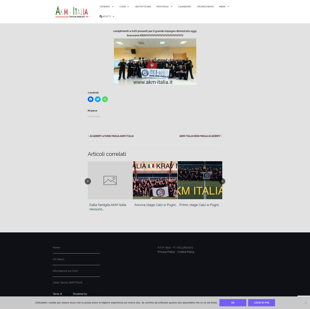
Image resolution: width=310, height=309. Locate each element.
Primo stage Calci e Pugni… (199, 205)
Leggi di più (261, 302)
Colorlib (67, 293)
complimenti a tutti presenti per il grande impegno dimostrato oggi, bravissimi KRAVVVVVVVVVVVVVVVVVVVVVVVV (155, 33)
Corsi (122, 6)
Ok (233, 302)
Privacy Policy (166, 251)
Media (222, 6)
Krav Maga (163, 6)
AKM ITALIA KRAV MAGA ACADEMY (199, 136)
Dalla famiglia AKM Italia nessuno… (107, 207)
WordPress (94, 293)
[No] (305, 303)
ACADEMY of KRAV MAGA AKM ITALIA (112, 136)
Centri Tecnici (143, 6)
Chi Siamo (105, 6)
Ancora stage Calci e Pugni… (155, 205)
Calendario (184, 6)
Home (56, 247)
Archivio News (205, 6)
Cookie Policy (185, 251)
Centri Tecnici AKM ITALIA (67, 282)
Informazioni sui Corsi (65, 270)
